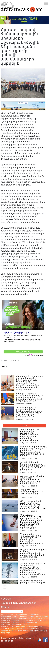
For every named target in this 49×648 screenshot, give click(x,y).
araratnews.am (7, 624)
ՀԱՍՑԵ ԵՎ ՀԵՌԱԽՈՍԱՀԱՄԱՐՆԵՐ (18, 603)
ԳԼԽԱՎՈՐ (6, 599)
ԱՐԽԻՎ (5, 607)
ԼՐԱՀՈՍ (24, 426)
